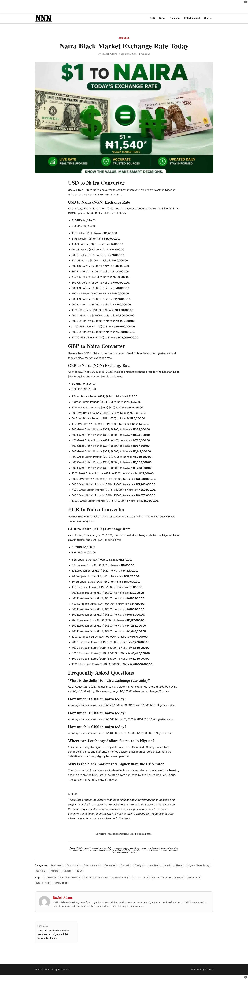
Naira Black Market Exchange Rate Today (106, 877)
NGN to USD (60, 883)
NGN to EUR (194, 877)
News (179, 865)
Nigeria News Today (199, 865)
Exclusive (110, 865)
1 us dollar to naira (70, 877)
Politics (54, 870)
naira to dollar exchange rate (167, 877)
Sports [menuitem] (208, 18)
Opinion (40, 870)
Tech (79, 870)
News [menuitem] (162, 18)
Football (125, 865)
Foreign (139, 865)
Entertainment (91, 865)
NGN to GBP (43, 883)
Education (72, 865)
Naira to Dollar (140, 877)
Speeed (209, 969)
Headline (153, 865)
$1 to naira (50, 877)
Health (167, 865)
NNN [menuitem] (152, 18)
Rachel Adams (109, 53)
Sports (67, 870)
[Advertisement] (124, 6)
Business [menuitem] (175, 18)
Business (124, 38)
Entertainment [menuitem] (192, 18)
